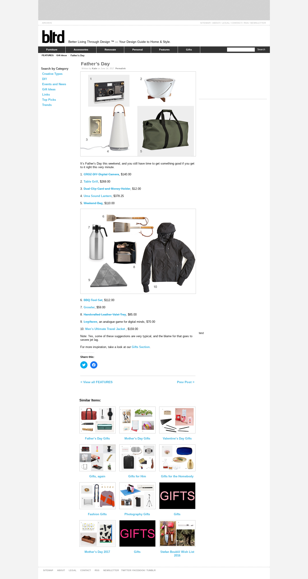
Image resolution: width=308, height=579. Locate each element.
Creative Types (52, 74)
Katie (94, 68)
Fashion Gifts (97, 514)
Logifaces (90, 321)
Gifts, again (97, 476)
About (216, 23)
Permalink (120, 68)
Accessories (81, 49)
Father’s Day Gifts (97, 438)
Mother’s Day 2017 (97, 552)
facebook (138, 570)
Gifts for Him (137, 476)
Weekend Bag (93, 203)
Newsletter (258, 23)
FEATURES (48, 55)
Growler (89, 307)
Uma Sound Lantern (98, 196)
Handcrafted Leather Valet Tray (105, 314)
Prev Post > (185, 382)
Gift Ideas (61, 55)
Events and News (54, 84)
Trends (47, 105)
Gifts (189, 49)
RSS (246, 23)
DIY (44, 79)
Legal (226, 23)
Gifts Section (141, 347)
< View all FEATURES (96, 382)
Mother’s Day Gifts (137, 438)
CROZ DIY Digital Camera (101, 174)
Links (46, 94)
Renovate (110, 49)
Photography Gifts (137, 514)
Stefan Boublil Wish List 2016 (177, 553)
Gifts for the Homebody (177, 476)
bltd (53, 36)
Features (164, 49)
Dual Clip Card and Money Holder (107, 188)
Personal (137, 49)
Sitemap (205, 23)
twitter (126, 570)
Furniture (51, 49)
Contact (236, 23)
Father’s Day (78, 55)
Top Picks (49, 99)
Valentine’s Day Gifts (177, 438)
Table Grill (91, 181)
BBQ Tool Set (93, 300)
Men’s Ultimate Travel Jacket (105, 329)
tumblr (151, 570)
